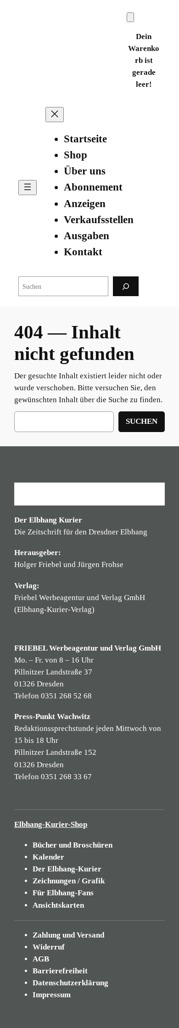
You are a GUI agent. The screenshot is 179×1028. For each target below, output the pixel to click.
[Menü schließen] (54, 114)
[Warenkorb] (130, 17)
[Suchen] (126, 286)
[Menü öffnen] (27, 187)
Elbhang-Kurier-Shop (50, 824)
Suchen (141, 421)
